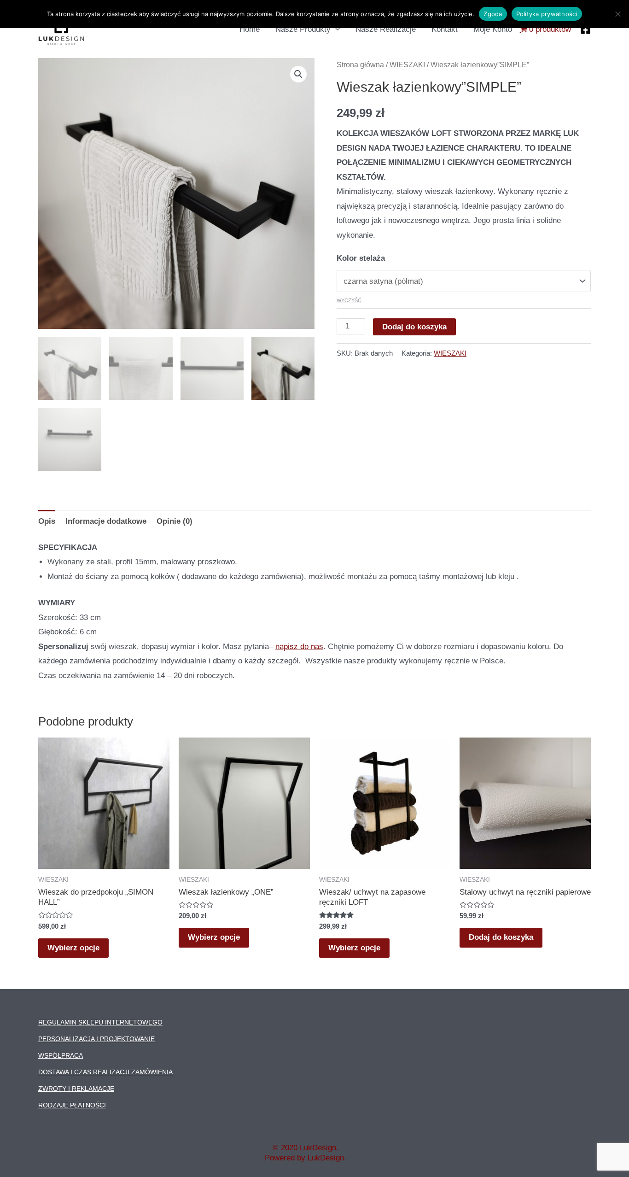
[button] (298, 74)
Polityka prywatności (546, 14)
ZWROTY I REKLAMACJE (76, 1088)
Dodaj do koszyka (414, 326)
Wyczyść (349, 300)
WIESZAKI (407, 65)
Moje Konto (492, 29)
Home (249, 29)
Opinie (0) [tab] (174, 521)
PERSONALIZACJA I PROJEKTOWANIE (96, 1038)
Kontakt (444, 29)
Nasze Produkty (303, 29)
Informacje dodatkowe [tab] (105, 521)
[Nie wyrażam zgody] (617, 13)
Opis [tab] (46, 521)
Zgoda (492, 14)
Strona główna (360, 65)
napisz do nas (299, 646)
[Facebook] (585, 29)
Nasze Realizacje (385, 29)
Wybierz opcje (73, 947)
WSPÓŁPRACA (60, 1055)
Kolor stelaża (361, 258)
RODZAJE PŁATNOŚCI (72, 1105)
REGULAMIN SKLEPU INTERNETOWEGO (100, 1022)
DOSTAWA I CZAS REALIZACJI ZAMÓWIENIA (105, 1072)
